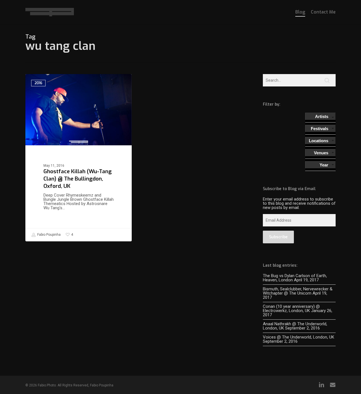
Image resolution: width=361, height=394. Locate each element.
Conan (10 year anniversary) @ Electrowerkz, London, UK (291, 308)
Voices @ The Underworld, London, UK (298, 337)
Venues (321, 152)
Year (324, 165)
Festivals (319, 128)
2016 (38, 83)
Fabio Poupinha (48, 235)
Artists (321, 116)
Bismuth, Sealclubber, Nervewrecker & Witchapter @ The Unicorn (298, 291)
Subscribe (278, 237)
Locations (318, 140)
